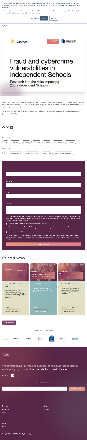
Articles (16, 142)
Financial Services (32, 153)
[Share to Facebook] (3, 127)
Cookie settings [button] (34, 18)
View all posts (9, 322)
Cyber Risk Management (64, 153)
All (6, 142)
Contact (46, 409)
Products (5, 406)
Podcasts (58, 142)
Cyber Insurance (15, 153)
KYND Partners (7, 413)
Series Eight (28, 434)
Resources (6, 409)
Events (37, 142)
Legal (4, 423)
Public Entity (47, 153)
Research (71, 142)
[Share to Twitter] (7, 127)
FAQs (4, 426)
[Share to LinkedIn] (11, 127)
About (45, 406)
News (47, 142)
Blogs (27, 142)
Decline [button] (53, 18)
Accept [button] (44, 18)
